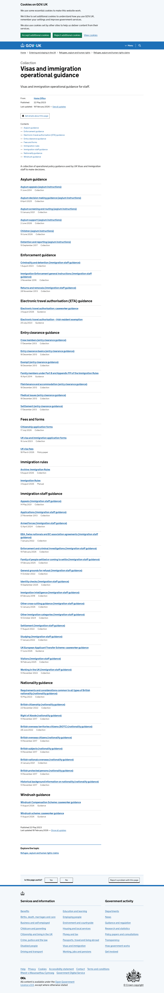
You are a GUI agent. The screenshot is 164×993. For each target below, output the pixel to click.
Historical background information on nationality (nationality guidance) (59, 781)
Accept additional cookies (35, 35)
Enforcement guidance (34, 131)
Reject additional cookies (67, 35)
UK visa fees (26, 448)
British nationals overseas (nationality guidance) (47, 759)
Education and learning (75, 911)
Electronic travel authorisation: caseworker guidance (49, 308)
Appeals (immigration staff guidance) (40, 501)
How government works (117, 945)
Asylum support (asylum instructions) (41, 219)
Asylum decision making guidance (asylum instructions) (50, 197)
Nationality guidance (33, 153)
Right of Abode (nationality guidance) (41, 715)
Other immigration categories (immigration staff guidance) (52, 614)
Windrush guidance (32, 157)
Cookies (42, 969)
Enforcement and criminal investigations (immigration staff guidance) (58, 548)
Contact (80, 969)
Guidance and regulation (118, 922)
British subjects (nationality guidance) (41, 748)
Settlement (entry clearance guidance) (41, 406)
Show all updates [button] (58, 830)
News (108, 916)
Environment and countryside (78, 922)
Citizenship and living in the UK (36, 934)
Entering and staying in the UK (42, 52)
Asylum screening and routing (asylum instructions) (48, 208)
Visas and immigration (74, 945)
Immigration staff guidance (36, 149)
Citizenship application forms (36, 426)
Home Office (40, 98)
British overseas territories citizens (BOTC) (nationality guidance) (56, 726)
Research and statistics (117, 928)
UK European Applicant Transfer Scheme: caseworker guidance (54, 647)
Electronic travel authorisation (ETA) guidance (44, 135)
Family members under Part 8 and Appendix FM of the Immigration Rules (59, 373)
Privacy (32, 969)
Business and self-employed (35, 922)
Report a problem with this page (124, 880)
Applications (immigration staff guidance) (43, 512)
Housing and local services (77, 928)
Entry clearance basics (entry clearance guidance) (47, 351)
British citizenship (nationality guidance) (42, 704)
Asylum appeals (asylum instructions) (40, 186)
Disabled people (29, 945)
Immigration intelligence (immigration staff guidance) (49, 592)
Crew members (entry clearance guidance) (43, 340)
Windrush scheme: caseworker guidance (42, 813)
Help (23, 969)
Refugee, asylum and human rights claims (112, 52)
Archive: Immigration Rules (35, 469)
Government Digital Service (71, 972)
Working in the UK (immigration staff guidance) (46, 669)
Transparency (112, 940)
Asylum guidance (31, 128)
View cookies (91, 35)
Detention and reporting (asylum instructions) (45, 241)
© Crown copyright (134, 985)
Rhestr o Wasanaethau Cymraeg (37, 972)
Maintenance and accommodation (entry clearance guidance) (53, 384)
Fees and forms (30, 142)
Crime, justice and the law (34, 940)
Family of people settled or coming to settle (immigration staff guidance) (60, 559)
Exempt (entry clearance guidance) (39, 362)
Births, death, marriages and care (37, 916)
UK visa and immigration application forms (43, 437)
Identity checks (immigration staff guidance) (44, 581)
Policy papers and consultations (122, 934)
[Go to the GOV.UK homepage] (30, 45)
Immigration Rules (30, 480)
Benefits (24, 911)
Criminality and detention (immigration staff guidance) (50, 262)
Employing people (72, 916)
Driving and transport (31, 951)
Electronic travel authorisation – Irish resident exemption (51, 319)
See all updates (59, 106)
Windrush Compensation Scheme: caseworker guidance (50, 802)
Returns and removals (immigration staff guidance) (48, 287)
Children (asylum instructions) (37, 230)
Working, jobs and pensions (77, 951)
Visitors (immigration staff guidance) (40, 658)
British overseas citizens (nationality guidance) (46, 737)
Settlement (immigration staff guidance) (42, 625)
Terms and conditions (98, 969)
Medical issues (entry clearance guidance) (43, 395)
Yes (54, 880)
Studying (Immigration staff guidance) (41, 636)
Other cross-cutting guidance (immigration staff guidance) (52, 603)
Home (23, 52)
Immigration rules (31, 146)
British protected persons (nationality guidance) (46, 770)
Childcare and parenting (33, 928)
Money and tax (70, 934)
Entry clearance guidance (35, 138)
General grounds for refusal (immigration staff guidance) (51, 570)
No (69, 880)
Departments (112, 911)
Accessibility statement (61, 969)
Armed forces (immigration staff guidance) (43, 523)
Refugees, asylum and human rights (74, 52)
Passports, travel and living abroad (81, 940)
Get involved (111, 951)
